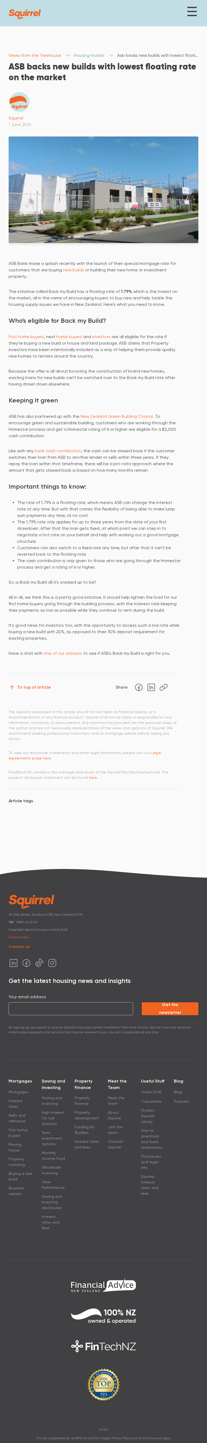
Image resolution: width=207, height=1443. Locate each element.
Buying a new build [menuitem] (21, 1176)
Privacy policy (19, 937)
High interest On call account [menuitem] (53, 1118)
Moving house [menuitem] (15, 1147)
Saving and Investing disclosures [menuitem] (52, 1202)
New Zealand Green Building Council (117, 416)
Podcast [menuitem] (181, 1101)
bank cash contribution (58, 450)
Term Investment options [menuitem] (52, 1138)
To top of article (34, 687)
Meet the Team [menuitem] (116, 1101)
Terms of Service (149, 1438)
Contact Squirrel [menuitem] (115, 1144)
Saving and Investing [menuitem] (52, 1101)
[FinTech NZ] (103, 1346)
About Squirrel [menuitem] (114, 1115)
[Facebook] (138, 687)
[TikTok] (39, 963)
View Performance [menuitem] (53, 1185)
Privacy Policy (121, 1438)
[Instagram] (52, 963)
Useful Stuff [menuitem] (151, 1092)
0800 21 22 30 (26, 922)
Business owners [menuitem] (16, 1191)
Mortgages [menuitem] (18, 1092)
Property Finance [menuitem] (82, 1101)
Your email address (27, 996)
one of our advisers (63, 653)
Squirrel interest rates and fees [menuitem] (149, 1185)
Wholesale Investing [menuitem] (51, 1170)
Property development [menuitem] (87, 1115)
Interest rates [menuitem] (16, 1104)
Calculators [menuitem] (151, 1101)
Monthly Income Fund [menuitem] (53, 1156)
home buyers (69, 336)
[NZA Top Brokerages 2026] (103, 1384)
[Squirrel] (25, 14)
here (93, 777)
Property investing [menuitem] (17, 1162)
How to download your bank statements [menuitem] (152, 1139)
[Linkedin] (151, 687)
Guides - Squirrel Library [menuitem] (149, 1116)
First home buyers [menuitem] (18, 1133)
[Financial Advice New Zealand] (103, 1284)
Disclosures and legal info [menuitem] (151, 1162)
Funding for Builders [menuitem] (84, 1130)
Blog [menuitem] (178, 1092)
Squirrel (16, 118)
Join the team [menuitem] (115, 1130)
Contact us (19, 946)
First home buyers (26, 336)
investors (101, 336)
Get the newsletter (170, 1008)
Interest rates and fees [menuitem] (50, 1222)
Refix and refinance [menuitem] (17, 1118)
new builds (73, 269)
